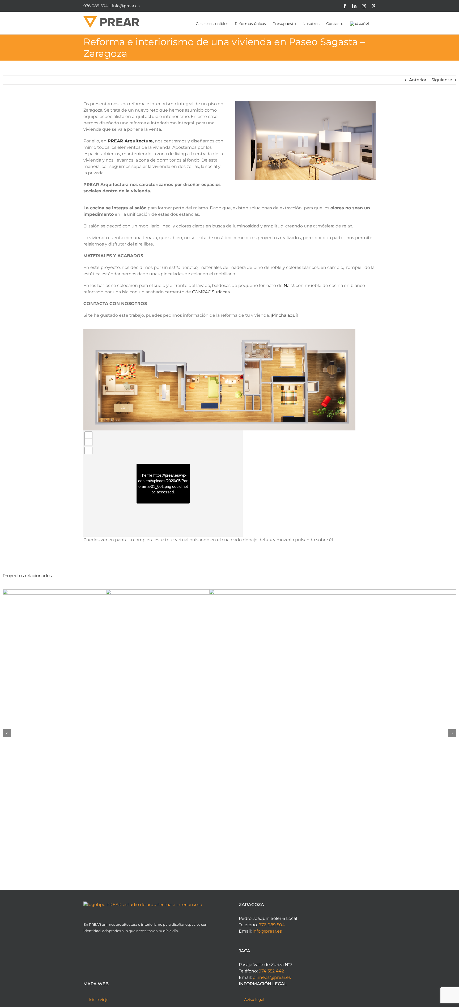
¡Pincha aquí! (284, 315)
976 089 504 (272, 924)
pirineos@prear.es (272, 977)
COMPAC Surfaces (211, 291)
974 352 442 (271, 971)
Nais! (289, 285)
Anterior (417, 79)
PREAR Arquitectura (130, 140)
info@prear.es (125, 5)
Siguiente (441, 79)
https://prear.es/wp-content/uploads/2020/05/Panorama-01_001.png (163, 481)
